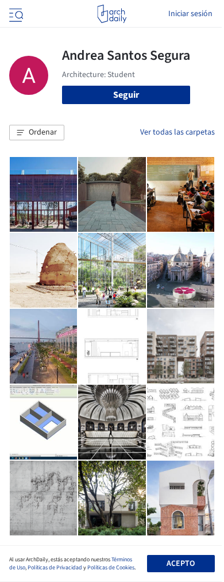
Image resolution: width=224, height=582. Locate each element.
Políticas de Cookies (110, 568)
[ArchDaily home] (111, 14)
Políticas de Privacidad (55, 568)
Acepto (181, 563)
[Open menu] (15, 14)
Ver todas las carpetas (177, 132)
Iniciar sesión (190, 14)
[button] (36, 133)
